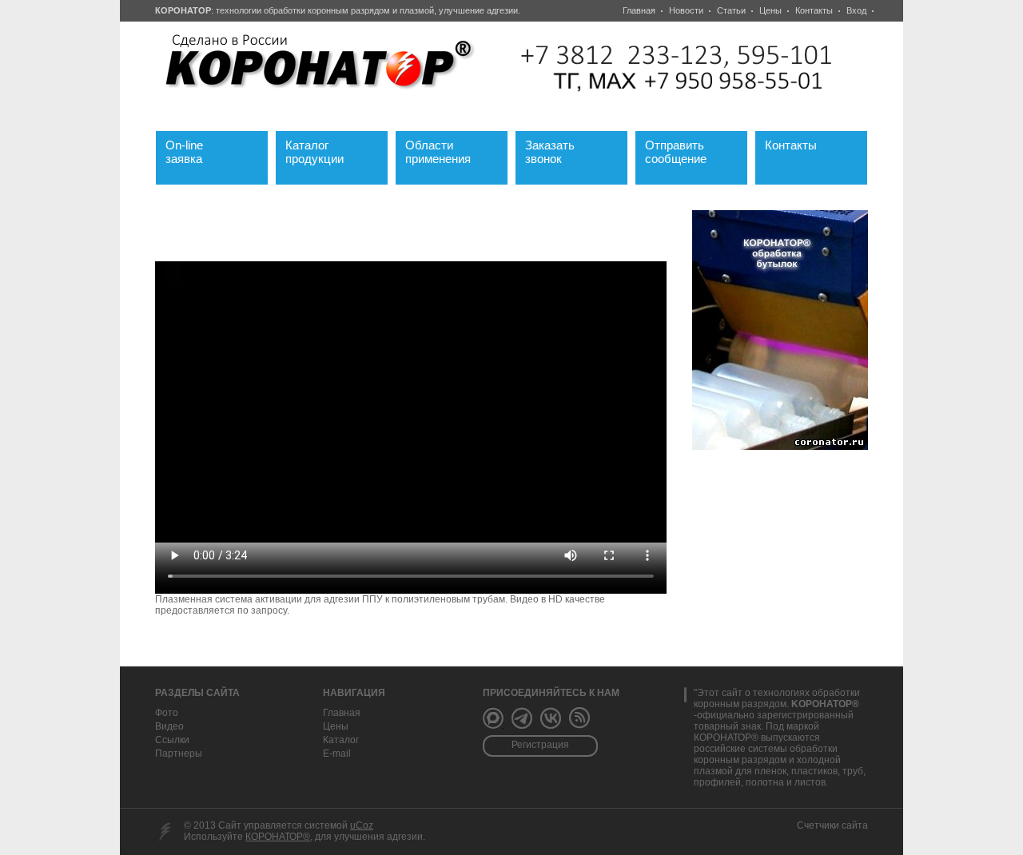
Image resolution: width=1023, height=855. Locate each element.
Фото (166, 712)
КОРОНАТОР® (277, 836)
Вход (856, 10)
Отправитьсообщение (685, 149)
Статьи (731, 10)
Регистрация (540, 744)
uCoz (361, 825)
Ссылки (172, 740)
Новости (686, 10)
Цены (770, 10)
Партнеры (178, 753)
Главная (639, 10)
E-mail (337, 753)
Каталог (341, 740)
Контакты (814, 10)
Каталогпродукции (326, 149)
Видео (169, 726)
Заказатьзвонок (559, 149)
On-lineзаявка (193, 149)
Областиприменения (447, 149)
